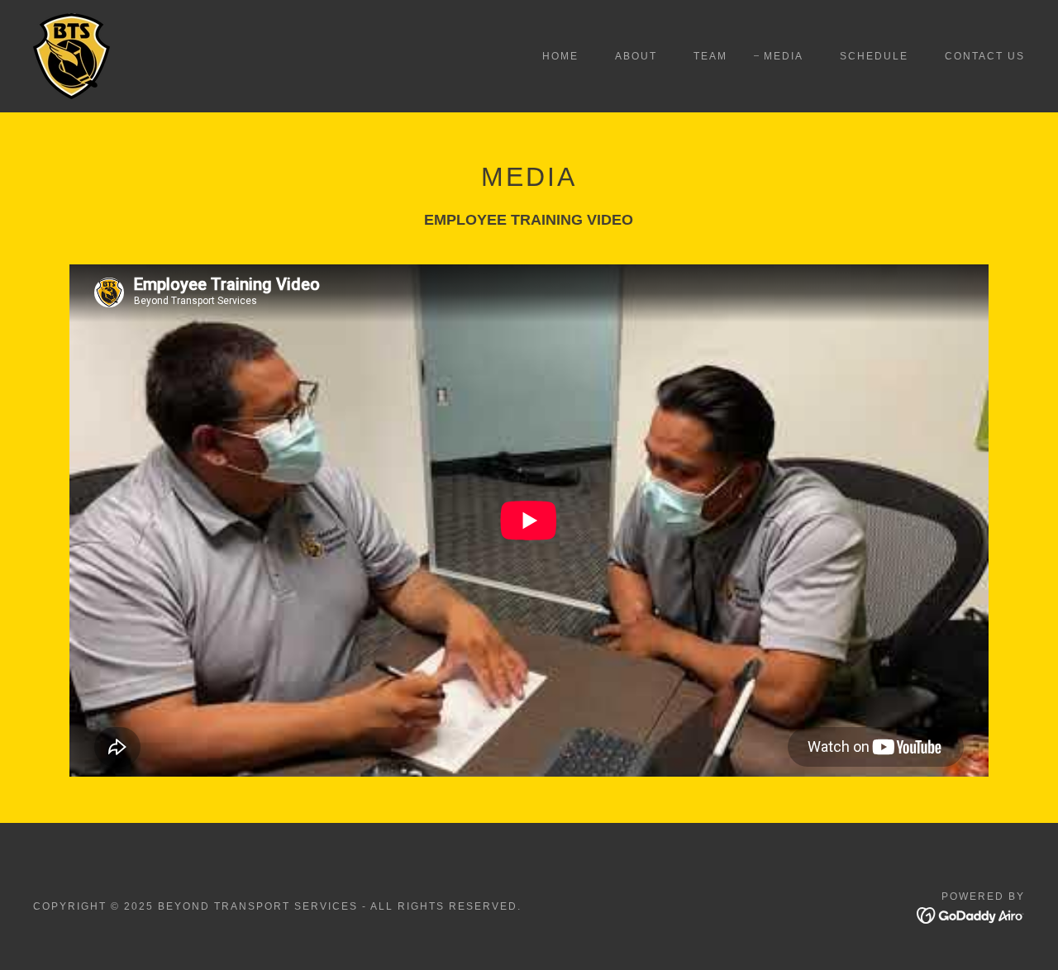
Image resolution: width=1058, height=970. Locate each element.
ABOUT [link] (636, 56)
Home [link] (560, 56)
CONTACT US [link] (985, 56)
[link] (71, 55)
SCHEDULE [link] (874, 56)
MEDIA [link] (783, 56)
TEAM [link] (710, 56)
